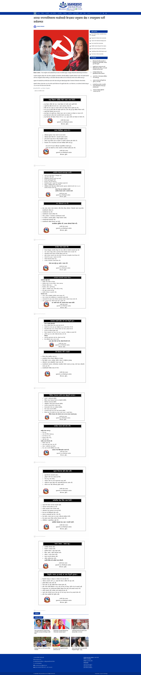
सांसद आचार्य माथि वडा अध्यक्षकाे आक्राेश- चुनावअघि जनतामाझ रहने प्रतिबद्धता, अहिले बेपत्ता (42, 632)
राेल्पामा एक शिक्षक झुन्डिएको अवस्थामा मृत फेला (98, 90)
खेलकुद (65, 13)
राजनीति (47, 13)
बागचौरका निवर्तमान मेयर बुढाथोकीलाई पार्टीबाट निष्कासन (99, 72)
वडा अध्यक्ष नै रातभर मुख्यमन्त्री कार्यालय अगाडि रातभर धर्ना (60, 648)
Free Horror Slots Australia (97, 54)
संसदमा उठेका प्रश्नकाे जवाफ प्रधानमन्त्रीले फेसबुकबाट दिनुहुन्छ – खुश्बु (79, 648)
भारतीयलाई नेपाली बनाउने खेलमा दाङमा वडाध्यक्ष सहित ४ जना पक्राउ (79, 631)
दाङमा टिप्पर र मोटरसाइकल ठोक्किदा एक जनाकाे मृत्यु (100, 76)
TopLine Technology (103, 673)
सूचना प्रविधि (75, 13)
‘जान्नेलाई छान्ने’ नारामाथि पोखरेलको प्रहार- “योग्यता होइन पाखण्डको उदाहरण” (60, 631)
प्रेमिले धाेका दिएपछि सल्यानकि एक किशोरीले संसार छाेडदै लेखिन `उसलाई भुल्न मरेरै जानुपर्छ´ (100, 62)
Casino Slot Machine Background (98, 41)
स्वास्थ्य (88, 13)
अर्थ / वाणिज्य (53, 13)
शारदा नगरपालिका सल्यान (40, 91)
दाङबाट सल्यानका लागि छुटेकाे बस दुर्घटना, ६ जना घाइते (99, 81)
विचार (42, 13)
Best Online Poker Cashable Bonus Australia (98, 34)
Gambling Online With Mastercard (98, 51)
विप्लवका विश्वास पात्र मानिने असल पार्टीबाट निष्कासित (42, 648)
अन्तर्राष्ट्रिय (60, 13)
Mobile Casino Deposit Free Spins (98, 46)
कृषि (81, 13)
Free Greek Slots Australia (97, 43)
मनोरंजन (70, 13)
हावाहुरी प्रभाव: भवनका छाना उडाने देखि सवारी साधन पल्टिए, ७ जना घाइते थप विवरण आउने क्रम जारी (100, 68)
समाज (38, 13)
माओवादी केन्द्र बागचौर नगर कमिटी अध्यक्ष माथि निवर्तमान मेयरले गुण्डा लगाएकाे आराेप (99, 86)
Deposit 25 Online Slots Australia (98, 38)
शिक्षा (85, 13)
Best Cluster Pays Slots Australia (98, 49)
